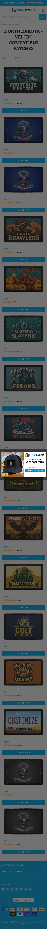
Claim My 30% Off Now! (35, 470)
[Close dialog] (44, 453)
